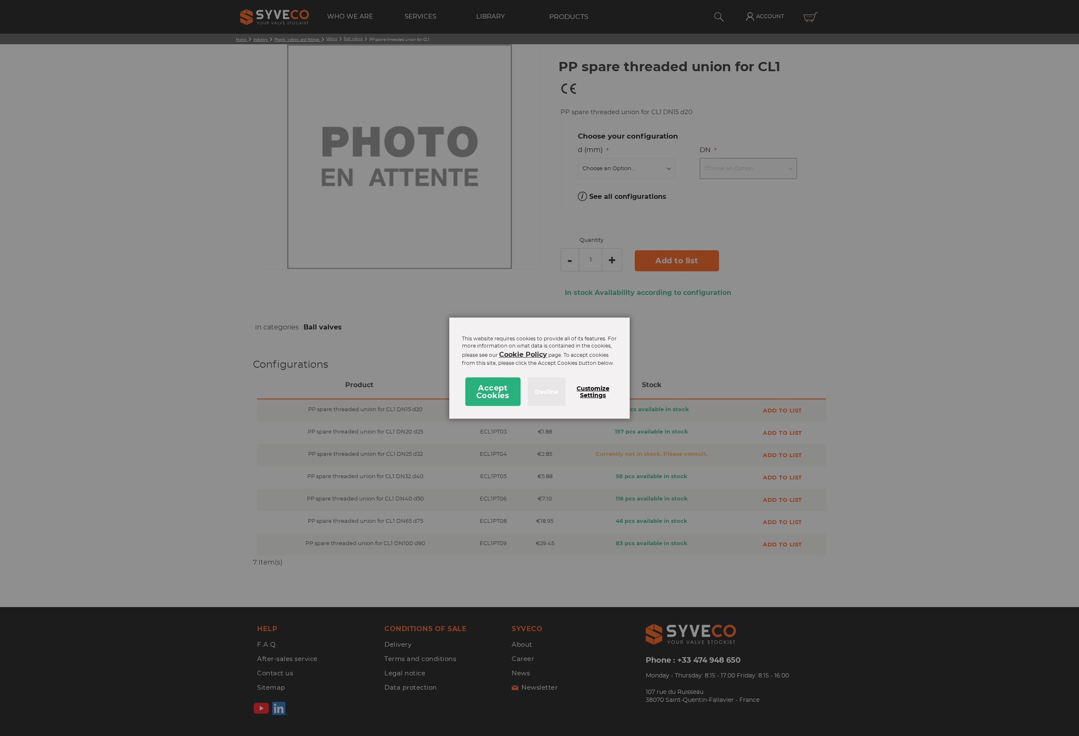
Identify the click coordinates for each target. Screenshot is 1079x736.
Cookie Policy (523, 355)
